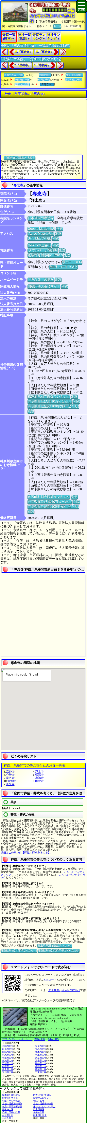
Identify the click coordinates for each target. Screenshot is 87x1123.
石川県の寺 (7, 1063)
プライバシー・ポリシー (17, 1039)
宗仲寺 (10, 771)
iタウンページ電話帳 (43, 250)
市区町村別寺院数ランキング (49, 497)
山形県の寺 (7, 1049)
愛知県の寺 (7, 1072)
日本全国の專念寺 (41, 218)
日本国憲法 (38, 1109)
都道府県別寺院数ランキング (49, 396)
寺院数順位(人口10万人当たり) (50, 401)
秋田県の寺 (40, 1046)
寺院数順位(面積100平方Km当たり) (53, 406)
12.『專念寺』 (44, 51)
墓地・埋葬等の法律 (43, 1103)
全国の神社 (45, 75)
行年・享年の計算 (11, 1112)
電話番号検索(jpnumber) (45, 255)
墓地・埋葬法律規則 (12, 1103)
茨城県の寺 (7, 1052)
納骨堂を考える (10, 1098)
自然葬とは (7, 1115)
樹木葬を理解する (11, 1095)
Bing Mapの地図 (39, 238)
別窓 (59, 228)
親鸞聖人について (42, 1098)
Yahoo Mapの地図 (41, 233)
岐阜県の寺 (7, 1069)
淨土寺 (39, 771)
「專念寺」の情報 (41, 279)
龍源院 (11, 781)
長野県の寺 (40, 1066)
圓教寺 (39, 781)
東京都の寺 (40, 1057)
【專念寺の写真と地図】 (19, 157)
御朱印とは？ (40, 1115)
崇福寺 (39, 774)
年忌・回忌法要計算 (12, 1106)
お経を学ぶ (7, 1118)
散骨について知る (42, 1095)
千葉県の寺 (7, 1057)
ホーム (57, 26)
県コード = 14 (72, 262)
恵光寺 (10, 784)
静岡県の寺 (40, 1069)
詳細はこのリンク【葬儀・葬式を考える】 (26, 852)
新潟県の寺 (7, 1060)
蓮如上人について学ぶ (44, 1106)
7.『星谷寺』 (22, 65)
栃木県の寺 (40, 1052)
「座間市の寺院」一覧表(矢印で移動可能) (31, 59)
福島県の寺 (40, 1049)
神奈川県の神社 (74, 75)
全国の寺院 (44, 79)
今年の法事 (38, 1112)
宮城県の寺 (7, 1046)
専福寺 (39, 778)
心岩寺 (10, 774)
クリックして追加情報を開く (24, 1088)
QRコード (50, 979)
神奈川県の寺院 (73, 79)
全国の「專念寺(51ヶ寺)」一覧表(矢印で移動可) (35, 45)
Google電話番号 (39, 245)
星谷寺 (10, 778)
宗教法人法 (7, 1109)
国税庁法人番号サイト (44, 286)
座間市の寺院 (22, 84)
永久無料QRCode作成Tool (64, 990)
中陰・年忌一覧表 (11, 1100)
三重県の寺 (40, 1072)
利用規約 (53, 1039)
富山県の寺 (40, 1060)
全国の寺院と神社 (13, 75)
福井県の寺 (40, 1063)
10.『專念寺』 (23, 51)
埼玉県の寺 (40, 1054)
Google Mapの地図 (41, 228)
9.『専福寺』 (42, 65)
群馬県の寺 (7, 1054)
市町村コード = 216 (63, 267)
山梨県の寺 (7, 1066)
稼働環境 (39, 1039)
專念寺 (18, 185)
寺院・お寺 (38, 1100)
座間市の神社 (22, 79)
